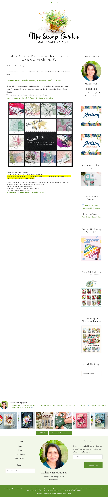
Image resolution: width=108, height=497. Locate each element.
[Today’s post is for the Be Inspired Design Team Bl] (99, 420)
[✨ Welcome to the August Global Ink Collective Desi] (63, 420)
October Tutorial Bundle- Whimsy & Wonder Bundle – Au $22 (34, 80)
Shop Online (96, 217)
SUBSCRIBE (93, 465)
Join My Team (20, 458)
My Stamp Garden (54, 26)
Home (20, 446)
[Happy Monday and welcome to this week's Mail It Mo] (26, 420)
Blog (20, 450)
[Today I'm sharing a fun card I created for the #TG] (8, 420)
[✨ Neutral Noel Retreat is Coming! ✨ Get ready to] (44, 420)
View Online (86, 217)
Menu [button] (55, 2)
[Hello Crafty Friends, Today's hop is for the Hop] (81, 420)
